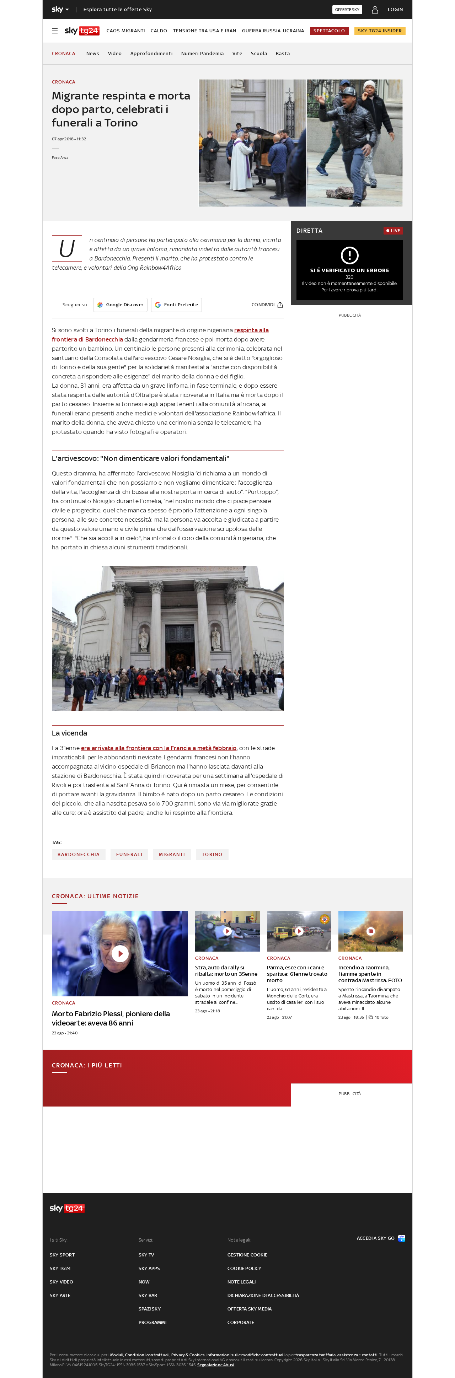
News (93, 53)
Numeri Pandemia (202, 53)
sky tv (146, 1255)
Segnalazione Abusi (216, 1364)
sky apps (149, 1268)
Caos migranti (126, 30)
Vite (237, 53)
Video (115, 53)
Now (144, 1282)
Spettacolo (329, 30)
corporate (241, 1322)
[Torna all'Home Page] (82, 31)
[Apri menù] (55, 31)
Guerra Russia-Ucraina (273, 30)
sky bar (148, 1295)
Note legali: (239, 1240)
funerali (129, 854)
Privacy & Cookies (188, 1354)
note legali (242, 1282)
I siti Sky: (59, 1240)
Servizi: (146, 1240)
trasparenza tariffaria (315, 1354)
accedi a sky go (376, 1238)
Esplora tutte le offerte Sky (118, 9)
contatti (370, 1354)
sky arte (60, 1295)
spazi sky (150, 1309)
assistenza (347, 1354)
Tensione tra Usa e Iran (204, 30)
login (395, 9)
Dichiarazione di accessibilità (263, 1295)
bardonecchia (79, 854)
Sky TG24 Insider (380, 30)
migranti (172, 854)
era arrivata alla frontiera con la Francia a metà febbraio (159, 748)
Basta (283, 53)
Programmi (152, 1322)
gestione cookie (247, 1255)
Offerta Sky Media (250, 1309)
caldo (159, 30)
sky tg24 (60, 1268)
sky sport (62, 1255)
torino (212, 854)
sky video (61, 1282)
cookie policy (245, 1268)
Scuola (259, 53)
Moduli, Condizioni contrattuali (140, 1354)
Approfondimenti (151, 53)
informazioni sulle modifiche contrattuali (246, 1354)
